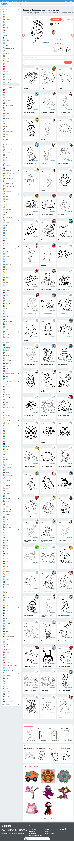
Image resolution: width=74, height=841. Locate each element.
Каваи (6, 251)
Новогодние (7, 402)
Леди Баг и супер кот (9, 324)
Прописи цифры (8, 509)
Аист (6, 35)
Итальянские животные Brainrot (11, 248)
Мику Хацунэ (8, 360)
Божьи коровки (8, 84)
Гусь (6, 147)
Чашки (6, 683)
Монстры (7, 365)
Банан (6, 63)
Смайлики (7, 571)
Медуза (7, 350)
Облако (7, 417)
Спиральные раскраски (10, 597)
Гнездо (6, 126)
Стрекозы (7, 602)
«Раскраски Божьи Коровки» (33, 13)
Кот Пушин (7, 285)
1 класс (6, 14)
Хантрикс (7, 652)
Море (6, 368)
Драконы (7, 204)
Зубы (6, 238)
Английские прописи (9, 48)
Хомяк (6, 660)
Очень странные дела (9, 443)
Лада (6, 300)
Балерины (7, 61)
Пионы (6, 459)
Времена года (8, 113)
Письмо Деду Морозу (10, 464)
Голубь (6, 128)
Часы (6, 680)
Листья (6, 332)
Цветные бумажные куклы (10, 667)
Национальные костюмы (10, 399)
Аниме (6, 50)
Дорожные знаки (8, 201)
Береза (6, 74)
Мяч (6, 389)
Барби (6, 69)
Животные (7, 220)
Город (6, 134)
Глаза (6, 123)
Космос (7, 282)
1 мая (6, 17)
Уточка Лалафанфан (9, 641)
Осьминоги (7, 438)
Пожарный (7, 480)
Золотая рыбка (8, 233)
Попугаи (7, 493)
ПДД (6, 449)
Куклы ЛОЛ (7, 292)
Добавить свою (48, 819)
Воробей (7, 110)
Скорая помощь (8, 568)
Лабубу (7, 298)
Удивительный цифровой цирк (11, 628)
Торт (6, 618)
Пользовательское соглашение (35, 835)
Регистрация (70, 1)
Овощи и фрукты (8, 425)
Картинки (26, 1)
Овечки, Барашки (8, 423)
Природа (7, 503)
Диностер (7, 168)
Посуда (7, 496)
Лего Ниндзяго (8, 321)
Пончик (6, 488)
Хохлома (7, 662)
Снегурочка (7, 581)
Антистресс (7, 53)
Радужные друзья (9, 527)
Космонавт (7, 279)
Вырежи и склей (8, 115)
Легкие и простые (9, 316)
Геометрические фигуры (10, 121)
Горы (6, 136)
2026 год (7, 27)
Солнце (6, 592)
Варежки (7, 92)
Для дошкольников (9, 188)
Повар (6, 470)
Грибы (6, 139)
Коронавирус (8, 277)
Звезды (6, 227)
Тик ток (7, 615)
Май (6, 339)
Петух (6, 454)
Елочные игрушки (8, 217)
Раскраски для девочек (49, 833)
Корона (6, 274)
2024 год (7, 22)
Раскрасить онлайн (57, 39)
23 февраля (7, 30)
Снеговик (7, 579)
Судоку (6, 605)
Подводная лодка (9, 475)
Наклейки (7, 391)
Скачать (68, 19)
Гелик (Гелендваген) (9, 118)
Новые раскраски (28, 726)
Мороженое (7, 371)
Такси (6, 613)
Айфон (6, 37)
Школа (6, 688)
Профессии (7, 514)
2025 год (7, 24)
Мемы (6, 352)
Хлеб (6, 657)
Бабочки (7, 58)
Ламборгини (8, 303)
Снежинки (7, 584)
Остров (6, 436)
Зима (6, 230)
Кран (6, 287)
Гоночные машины (9, 131)
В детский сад (8, 89)
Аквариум (7, 40)
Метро (6, 358)
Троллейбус (7, 626)
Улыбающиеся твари (9, 636)
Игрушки (7, 243)
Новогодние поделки (9, 407)
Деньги (6, 157)
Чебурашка (7, 686)
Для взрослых (7, 704)
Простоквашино (8, 511)
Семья (6, 558)
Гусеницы (7, 144)
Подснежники (8, 477)
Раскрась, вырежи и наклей (10, 535)
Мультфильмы (8, 381)
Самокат (7, 550)
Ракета (6, 532)
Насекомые (7, 394)
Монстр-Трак (8, 363)
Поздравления (20, 1)
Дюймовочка (8, 209)
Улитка (6, 634)
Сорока (6, 594)
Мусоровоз (7, 386)
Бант (6, 66)
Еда (6, 214)
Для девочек (8, 170)
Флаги (6, 647)
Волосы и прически (9, 108)
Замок (6, 225)
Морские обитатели (9, 373)
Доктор (7, 196)
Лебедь (7, 311)
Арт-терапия (8, 56)
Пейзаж (7, 451)
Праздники (7, 498)
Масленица (7, 342)
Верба (6, 95)
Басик (6, 71)
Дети (6, 162)
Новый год (7, 415)
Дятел (6, 212)
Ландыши (7, 306)
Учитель (7, 644)
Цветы (6, 673)
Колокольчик (8, 264)
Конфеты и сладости (9, 266)
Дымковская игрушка (9, 207)
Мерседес (7, 355)
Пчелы (6, 522)
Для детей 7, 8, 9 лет (9, 186)
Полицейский (8, 485)
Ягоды (6, 699)
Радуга (6, 524)
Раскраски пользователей (32, 766)
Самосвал (7, 553)
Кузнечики (7, 290)
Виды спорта (8, 100)
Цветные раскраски (9, 670)
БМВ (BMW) (8, 79)
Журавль (7, 222)
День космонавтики (9, 155)
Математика (8, 345)
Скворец (7, 566)
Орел (6, 430)
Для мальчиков (8, 194)
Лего (6, 319)
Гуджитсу (7, 141)
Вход (66, 1)
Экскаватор (7, 693)
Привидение (7, 501)
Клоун (6, 261)
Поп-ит (6, 490)
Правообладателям (33, 833)
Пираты (7, 462)
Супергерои (7, 607)
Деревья (7, 160)
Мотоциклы (7, 378)
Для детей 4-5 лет (9, 178)
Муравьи (7, 384)
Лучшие (7, 334)
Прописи (7, 506)
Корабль (7, 269)
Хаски (6, 654)
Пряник (6, 516)
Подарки (7, 472)
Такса (6, 610)
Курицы (6, 295)
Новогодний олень (9, 410)
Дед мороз (7, 152)
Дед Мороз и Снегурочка (10, 149)
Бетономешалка (8, 76)
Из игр (6, 246)
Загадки (15, 1)
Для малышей (8, 191)
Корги (6, 272)
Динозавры (7, 165)
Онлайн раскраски (9, 1)
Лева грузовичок (8, 313)
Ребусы (6, 537)
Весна (6, 97)
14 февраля (7, 19)
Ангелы (6, 45)
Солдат (7, 589)
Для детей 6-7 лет (9, 183)
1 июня (6, 11)
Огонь (6, 428)
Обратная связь (32, 829)
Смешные (7, 574)
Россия (6, 540)
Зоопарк (7, 235)
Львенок (7, 337)
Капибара (7, 256)
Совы (6, 587)
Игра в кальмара (8, 240)
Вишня (6, 102)
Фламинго (7, 649)
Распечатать (56, 19)
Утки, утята (7, 639)
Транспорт (7, 623)
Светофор (7, 555)
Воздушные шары (9, 105)
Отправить (67, 62)
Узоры (6, 631)
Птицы (6, 519)
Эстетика (7, 696)
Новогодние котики (9, 404)
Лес (6, 326)
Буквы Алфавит (8, 87)
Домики (7, 199)
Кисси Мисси (8, 259)
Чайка (6, 678)
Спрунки (7, 600)
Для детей (7, 9)
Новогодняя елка (8, 412)
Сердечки (7, 561)
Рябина (6, 545)
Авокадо (7, 32)
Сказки (6, 563)
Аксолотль (7, 43)
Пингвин (7, 456)
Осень (6, 433)
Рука (6, 542)
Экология (7, 691)
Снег (6, 576)
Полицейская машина (9, 483)
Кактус (6, 253)
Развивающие (8, 529)
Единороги (47, 831)
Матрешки (7, 347)
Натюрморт (7, 397)
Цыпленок (7, 675)
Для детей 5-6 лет (9, 181)
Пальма (7, 446)
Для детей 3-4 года (9, 175)
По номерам (8, 467)
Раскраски (3, 1)
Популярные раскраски (30, 745)
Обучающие (7, 420)
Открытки (7, 441)
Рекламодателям (32, 831)
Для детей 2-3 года (9, 173)
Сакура (6, 548)
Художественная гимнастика (11, 665)
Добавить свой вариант (57, 43)
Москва (6, 376)
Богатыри (7, 82)
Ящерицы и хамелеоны (10, 701)
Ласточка (7, 308)
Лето (6, 329)
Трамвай (7, 621)
